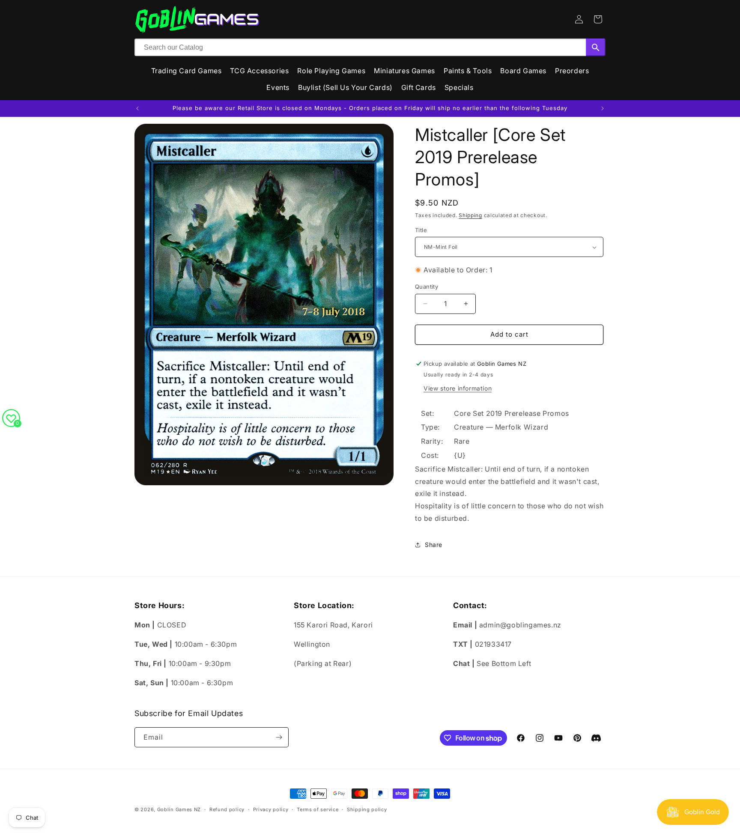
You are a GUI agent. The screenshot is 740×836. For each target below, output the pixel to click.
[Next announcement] (602, 108)
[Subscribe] (278, 737)
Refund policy (227, 809)
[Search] (596, 47)
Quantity (426, 286)
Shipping (470, 215)
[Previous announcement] (137, 108)
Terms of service (317, 809)
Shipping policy (367, 809)
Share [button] (433, 544)
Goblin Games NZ (179, 809)
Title (421, 230)
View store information (458, 388)
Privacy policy (271, 809)
